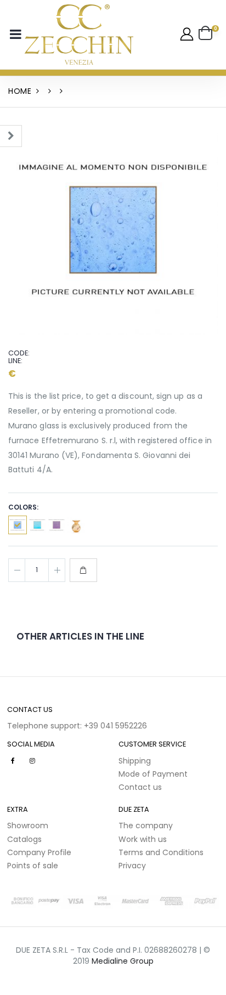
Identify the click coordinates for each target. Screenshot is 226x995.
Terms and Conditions (161, 852)
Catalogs (24, 839)
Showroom (27, 825)
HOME (20, 91)
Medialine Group (123, 961)
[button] (209, 35)
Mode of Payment (153, 773)
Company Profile (39, 852)
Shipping (134, 760)
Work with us (142, 839)
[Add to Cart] (83, 570)
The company (145, 825)
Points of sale (32, 865)
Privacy (132, 865)
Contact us (140, 787)
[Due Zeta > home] (79, 34)
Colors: (23, 507)
